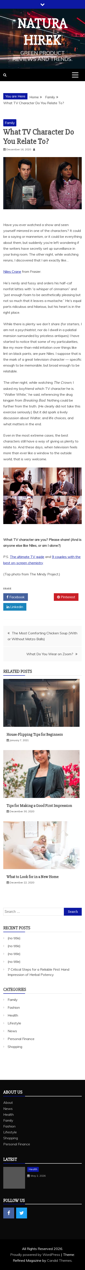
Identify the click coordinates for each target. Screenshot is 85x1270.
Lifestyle (14, 1023)
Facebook (16, 597)
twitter (21, 1213)
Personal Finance (21, 1039)
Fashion (14, 1007)
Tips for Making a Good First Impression (39, 805)
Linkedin (16, 607)
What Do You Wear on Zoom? (49, 654)
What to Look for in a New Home (33, 876)
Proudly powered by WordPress (35, 1254)
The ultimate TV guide (27, 557)
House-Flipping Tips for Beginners (35, 734)
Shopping (15, 1046)
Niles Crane (12, 271)
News (12, 1031)
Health (13, 1015)
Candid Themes (59, 1260)
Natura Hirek (43, 32)
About (8, 1102)
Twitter (42, 597)
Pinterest (67, 597)
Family (10, 123)
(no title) (14, 938)
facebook (8, 1213)
